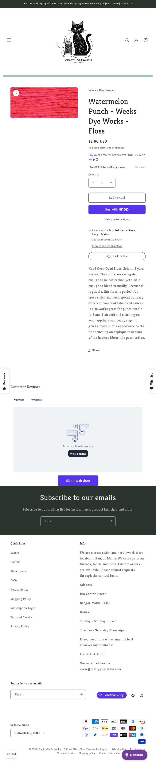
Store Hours (18, 571)
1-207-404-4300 (92, 654)
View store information (107, 246)
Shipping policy (87, 753)
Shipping (93, 147)
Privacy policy (138, 749)
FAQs (13, 580)
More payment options (117, 219)
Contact (15, 562)
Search (14, 553)
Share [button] (96, 350)
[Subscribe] (110, 521)
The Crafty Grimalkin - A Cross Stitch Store (62, 749)
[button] (8, 40)
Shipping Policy (20, 599)
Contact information (110, 753)
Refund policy (119, 749)
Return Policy (19, 589)
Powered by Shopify (97, 749)
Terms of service (66, 753)
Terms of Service (21, 617)
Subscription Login (22, 608)
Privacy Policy (19, 626)
